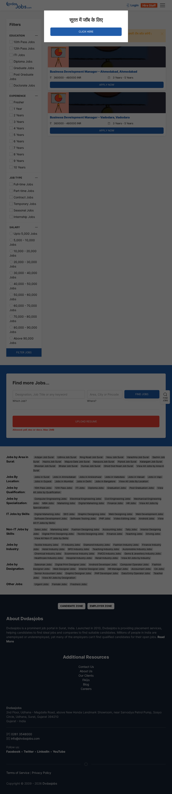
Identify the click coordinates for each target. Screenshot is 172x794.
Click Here (86, 31)
